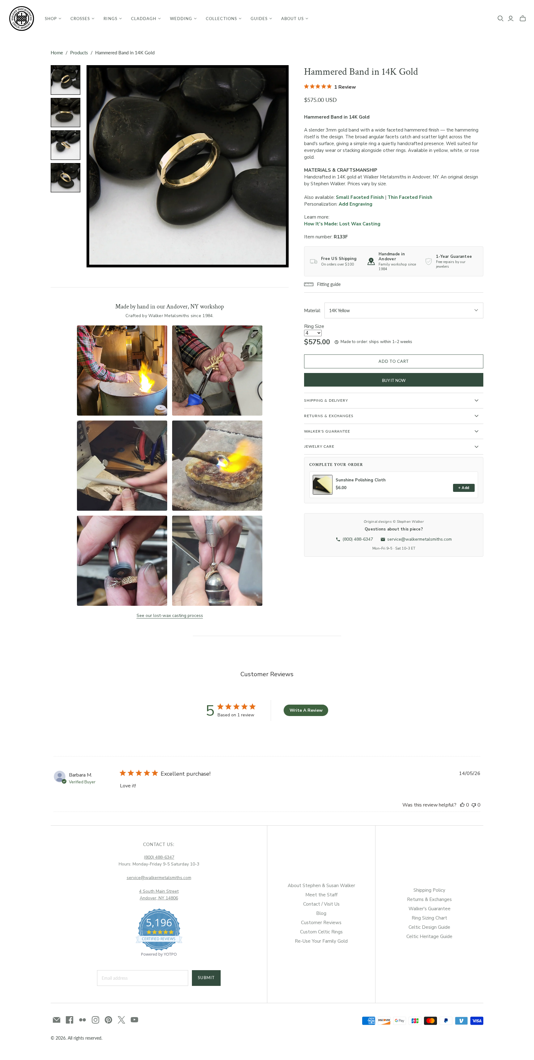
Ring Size (314, 326)
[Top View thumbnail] (65, 178)
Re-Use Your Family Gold (321, 941)
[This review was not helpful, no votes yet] (474, 805)
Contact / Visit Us (321, 904)
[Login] (510, 18)
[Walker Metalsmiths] (21, 18)
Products (79, 52)
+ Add (463, 488)
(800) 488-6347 (159, 857)
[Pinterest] (108, 1020)
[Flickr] (82, 1020)
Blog (321, 913)
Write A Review (306, 710)
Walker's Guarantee (430, 909)
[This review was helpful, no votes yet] (462, 805)
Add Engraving (355, 204)
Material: (312, 310)
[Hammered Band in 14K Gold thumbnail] (65, 80)
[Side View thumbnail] (65, 145)
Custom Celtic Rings (321, 932)
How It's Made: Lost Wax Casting (342, 224)
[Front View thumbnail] (65, 113)
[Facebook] (69, 1020)
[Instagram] (95, 1020)
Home (57, 52)
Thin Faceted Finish (410, 197)
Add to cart (394, 361)
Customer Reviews (321, 923)
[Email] (56, 1020)
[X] (121, 1020)
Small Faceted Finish (360, 197)
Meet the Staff (321, 895)
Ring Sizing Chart (429, 918)
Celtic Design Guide (429, 927)
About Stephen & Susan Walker (321, 885)
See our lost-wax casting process (170, 615)
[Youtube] (134, 1020)
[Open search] (501, 18)
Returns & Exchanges (429, 899)
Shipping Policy (429, 890)
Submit (206, 977)
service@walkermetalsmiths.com (159, 878)
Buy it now (393, 380)
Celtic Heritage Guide (429, 936)
